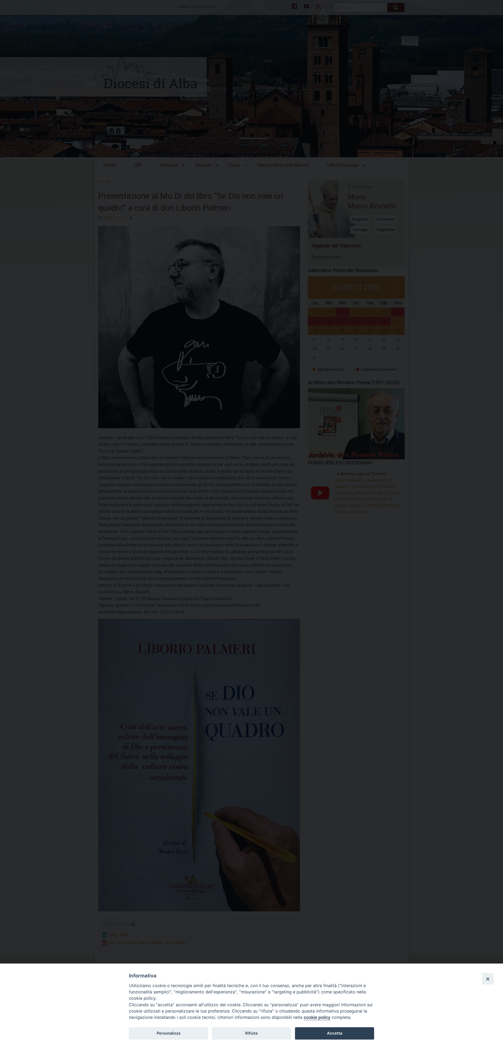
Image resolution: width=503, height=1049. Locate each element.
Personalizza (168, 1033)
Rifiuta (251, 1033)
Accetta (334, 1033)
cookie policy (317, 1017)
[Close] (488, 979)
